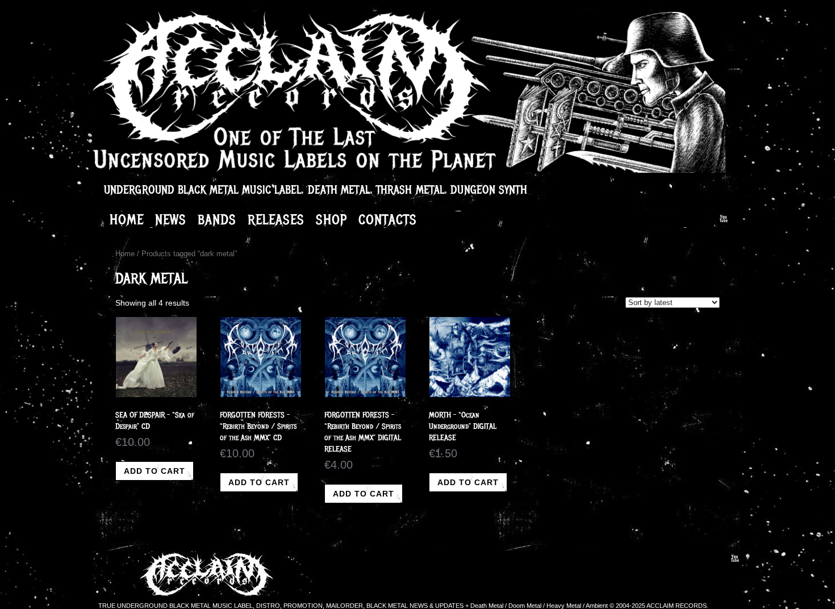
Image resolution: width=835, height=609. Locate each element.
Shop (331, 219)
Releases (276, 219)
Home (127, 219)
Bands (217, 219)
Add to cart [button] (154, 470)
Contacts (387, 219)
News (170, 219)
